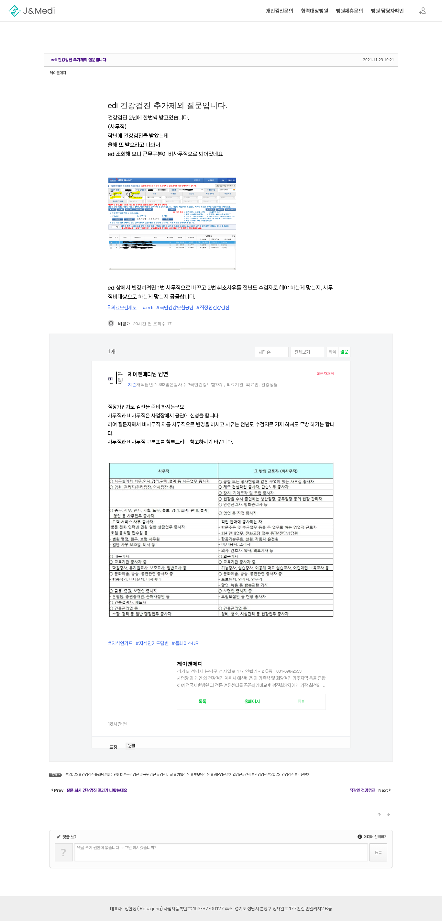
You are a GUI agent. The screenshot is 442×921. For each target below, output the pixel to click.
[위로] (379, 814)
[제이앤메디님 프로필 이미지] (115, 378)
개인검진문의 (279, 11)
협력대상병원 (314, 11)
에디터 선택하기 (375, 837)
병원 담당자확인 (387, 11)
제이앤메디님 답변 (148, 374)
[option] (332, 352)
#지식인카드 (120, 643)
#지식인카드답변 (152, 643)
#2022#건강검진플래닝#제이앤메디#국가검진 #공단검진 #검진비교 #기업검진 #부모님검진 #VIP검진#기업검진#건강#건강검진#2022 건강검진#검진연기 (187, 775)
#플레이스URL (186, 643)
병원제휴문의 (349, 11)
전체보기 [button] (302, 352)
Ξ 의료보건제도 (122, 307)
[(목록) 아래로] (388, 814)
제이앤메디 (58, 73)
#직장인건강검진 (212, 307)
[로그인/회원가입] (422, 10)
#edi (147, 307)
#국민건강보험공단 (174, 307)
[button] (202, 702)
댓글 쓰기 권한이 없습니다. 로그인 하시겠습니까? (116, 848)
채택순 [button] (265, 352)
